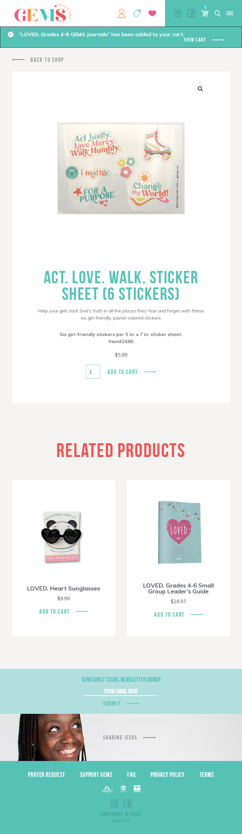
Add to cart (122, 372)
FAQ (131, 774)
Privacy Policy (168, 774)
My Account (121, 13)
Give (152, 13)
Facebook (191, 13)
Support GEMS (96, 774)
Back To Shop (47, 60)
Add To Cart (54, 611)
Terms (207, 774)
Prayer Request (46, 774)
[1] (205, 13)
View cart (195, 39)
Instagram (178, 13)
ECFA (123, 788)
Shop (137, 13)
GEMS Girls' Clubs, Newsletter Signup (121, 679)
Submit (112, 703)
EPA (137, 788)
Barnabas (107, 788)
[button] (200, 89)
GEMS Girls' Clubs (42, 12)
